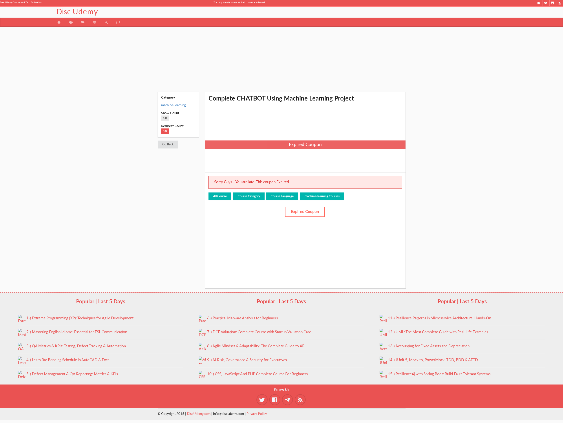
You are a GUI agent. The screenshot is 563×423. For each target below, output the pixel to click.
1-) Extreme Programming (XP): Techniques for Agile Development (79, 318)
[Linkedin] (552, 3)
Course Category (249, 196)
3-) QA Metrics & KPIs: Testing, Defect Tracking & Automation (76, 346)
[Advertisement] (282, 61)
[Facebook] (539, 3)
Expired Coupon (305, 212)
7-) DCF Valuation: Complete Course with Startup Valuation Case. (259, 332)
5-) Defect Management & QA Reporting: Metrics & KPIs (72, 374)
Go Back (168, 144)
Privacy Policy (257, 414)
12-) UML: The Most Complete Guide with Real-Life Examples (438, 332)
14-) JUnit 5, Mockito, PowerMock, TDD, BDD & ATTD (433, 360)
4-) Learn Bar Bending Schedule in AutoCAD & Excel (68, 360)
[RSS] (559, 3)
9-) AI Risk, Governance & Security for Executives (247, 360)
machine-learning (173, 105)
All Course (220, 196)
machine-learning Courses (322, 196)
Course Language (282, 196)
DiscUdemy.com (198, 414)
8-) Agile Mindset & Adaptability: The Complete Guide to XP (255, 346)
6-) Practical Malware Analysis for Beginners (242, 318)
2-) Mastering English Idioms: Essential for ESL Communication (76, 332)
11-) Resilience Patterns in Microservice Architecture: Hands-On (439, 318)
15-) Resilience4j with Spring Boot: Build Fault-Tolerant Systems (439, 374)
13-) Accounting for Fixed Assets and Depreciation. (429, 346)
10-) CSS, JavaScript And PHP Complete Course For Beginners (257, 374)
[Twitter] (546, 3)
